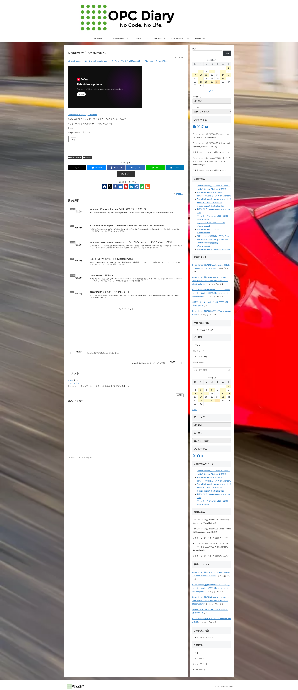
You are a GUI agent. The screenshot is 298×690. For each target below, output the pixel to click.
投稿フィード (198, 351)
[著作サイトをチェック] (104, 186)
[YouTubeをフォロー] (126, 186)
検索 (194, 49)
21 (223, 78)
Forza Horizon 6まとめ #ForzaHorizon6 (213, 250)
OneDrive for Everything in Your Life (82, 115)
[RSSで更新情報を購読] (147, 186)
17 (201, 78)
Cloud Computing (75, 157)
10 (201, 75)
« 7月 (211, 91)
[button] (126, 174)
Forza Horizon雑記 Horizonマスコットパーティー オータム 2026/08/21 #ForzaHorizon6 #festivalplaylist (211, 161)
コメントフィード (200, 357)
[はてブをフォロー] (120, 186)
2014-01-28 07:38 (73, 383)
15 (229, 75)
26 (212, 82)
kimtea (70, 380)
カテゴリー (197, 107)
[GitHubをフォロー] (136, 186)
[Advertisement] (126, 327)
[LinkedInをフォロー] (131, 186)
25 (206, 82)
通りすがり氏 (197, 306)
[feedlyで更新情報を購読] (142, 186)
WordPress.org (199, 362)
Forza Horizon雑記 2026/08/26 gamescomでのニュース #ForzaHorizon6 (211, 136)
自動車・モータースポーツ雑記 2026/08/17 (211, 170)
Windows (88, 157)
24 (201, 82)
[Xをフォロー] (110, 186)
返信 (181, 395)
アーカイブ (197, 97)
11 (206, 75)
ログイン (196, 345)
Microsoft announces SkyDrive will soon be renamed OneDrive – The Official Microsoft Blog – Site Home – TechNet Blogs (118, 61)
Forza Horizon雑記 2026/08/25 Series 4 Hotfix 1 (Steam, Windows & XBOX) (212, 145)
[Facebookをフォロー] (115, 186)
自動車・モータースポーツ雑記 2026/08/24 (211, 152)
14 (223, 75)
